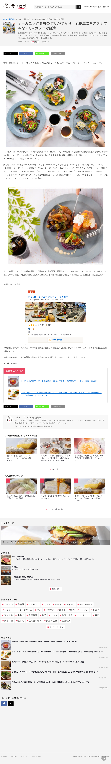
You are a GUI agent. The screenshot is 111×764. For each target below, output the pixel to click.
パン (39, 610)
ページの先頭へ (103, 758)
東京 (35, 42)
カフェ (46, 42)
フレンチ (83, 610)
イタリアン (34, 604)
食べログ (106, 7)
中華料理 (50, 610)
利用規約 (14, 756)
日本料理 (8, 620)
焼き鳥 (20, 620)
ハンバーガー (83, 615)
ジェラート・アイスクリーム (18, 610)
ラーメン (8, 604)
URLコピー (57, 53)
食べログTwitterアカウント (11, 703)
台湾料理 (33, 615)
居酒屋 (20, 604)
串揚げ (95, 610)
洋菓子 (62, 610)
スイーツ (70, 604)
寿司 (97, 615)
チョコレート (85, 604)
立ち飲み (8, 615)
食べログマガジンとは (92, 7)
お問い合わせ (36, 756)
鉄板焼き (66, 620)
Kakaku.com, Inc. (81, 756)
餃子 (44, 615)
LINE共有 (41, 53)
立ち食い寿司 (35, 620)
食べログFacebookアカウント (4, 703)
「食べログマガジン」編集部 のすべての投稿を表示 (33, 426)
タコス (54, 615)
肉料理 (20, 615)
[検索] (78, 7)
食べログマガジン (15, 7)
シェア (24, 53)
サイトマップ (24, 756)
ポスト (9, 53)
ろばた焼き (67, 615)
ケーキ (58, 604)
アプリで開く (46, 340)
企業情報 (4, 756)
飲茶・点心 (51, 620)
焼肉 (72, 610)
